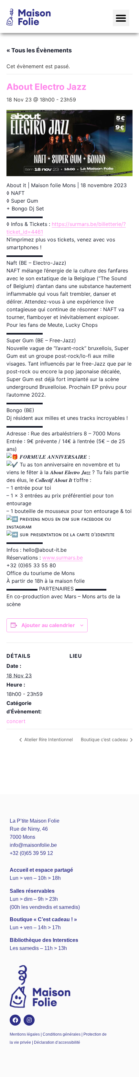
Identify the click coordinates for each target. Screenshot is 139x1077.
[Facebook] (15, 1020)
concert (16, 721)
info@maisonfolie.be (33, 845)
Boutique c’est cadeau (105, 739)
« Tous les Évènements (39, 50)
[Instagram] (29, 1020)
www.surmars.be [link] (62, 557)
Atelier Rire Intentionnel (48, 739)
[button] (121, 18)
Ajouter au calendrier (48, 625)
